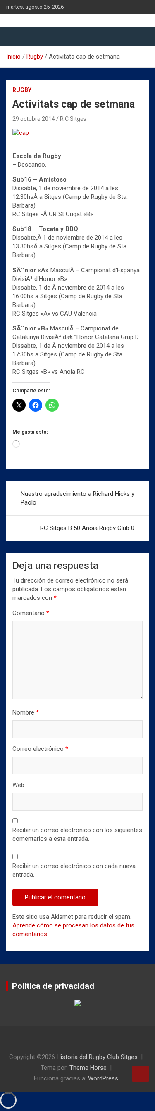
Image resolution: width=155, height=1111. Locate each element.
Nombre (25, 712)
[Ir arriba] (140, 1074)
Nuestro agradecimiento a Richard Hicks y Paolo (77, 498)
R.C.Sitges (73, 119)
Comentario (30, 613)
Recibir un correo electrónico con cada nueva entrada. (74, 870)
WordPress (103, 1078)
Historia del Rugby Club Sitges (97, 1057)
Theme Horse (88, 1067)
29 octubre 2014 (33, 119)
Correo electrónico (40, 748)
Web (18, 785)
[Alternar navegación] (16, 36)
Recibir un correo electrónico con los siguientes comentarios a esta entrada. (77, 834)
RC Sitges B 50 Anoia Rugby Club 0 (87, 528)
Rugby (21, 90)
